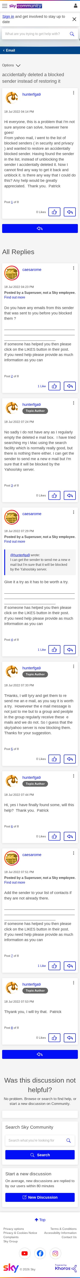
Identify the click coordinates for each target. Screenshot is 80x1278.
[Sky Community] (26, 6)
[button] (73, 93)
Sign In (75, 7)
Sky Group (10, 1241)
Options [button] (8, 65)
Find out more (14, 297)
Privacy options (13, 1228)
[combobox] (36, 34)
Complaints (11, 1237)
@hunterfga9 (20, 555)
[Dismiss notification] (74, 19)
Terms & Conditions (63, 1228)
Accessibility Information (60, 1233)
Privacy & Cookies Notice (20, 1233)
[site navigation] (4, 6)
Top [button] (42, 1220)
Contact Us (69, 1237)
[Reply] (70, 211)
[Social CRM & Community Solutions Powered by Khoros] (66, 1268)
